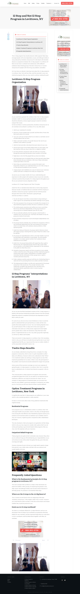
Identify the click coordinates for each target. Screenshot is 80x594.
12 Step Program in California (29, 580)
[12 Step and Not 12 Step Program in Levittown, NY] (31, 557)
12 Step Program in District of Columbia (30, 583)
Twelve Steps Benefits (22, 45)
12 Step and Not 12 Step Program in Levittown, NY (26, 17)
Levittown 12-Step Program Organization (27, 39)
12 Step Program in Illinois (30, 588)
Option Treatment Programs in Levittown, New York (30, 48)
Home (9, 579)
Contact (9, 582)
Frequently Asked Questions (24, 51)
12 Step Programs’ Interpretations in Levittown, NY (29, 42)
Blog (8, 580)
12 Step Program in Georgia (30, 586)
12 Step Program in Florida (30, 585)
